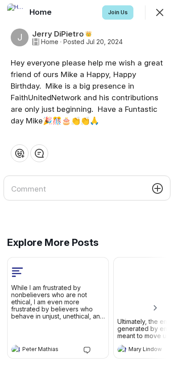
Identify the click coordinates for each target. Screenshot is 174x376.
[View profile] (15, 349)
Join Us (118, 12)
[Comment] (39, 153)
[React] (19, 153)
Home (49, 41)
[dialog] (87, 188)
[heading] (49, 350)
